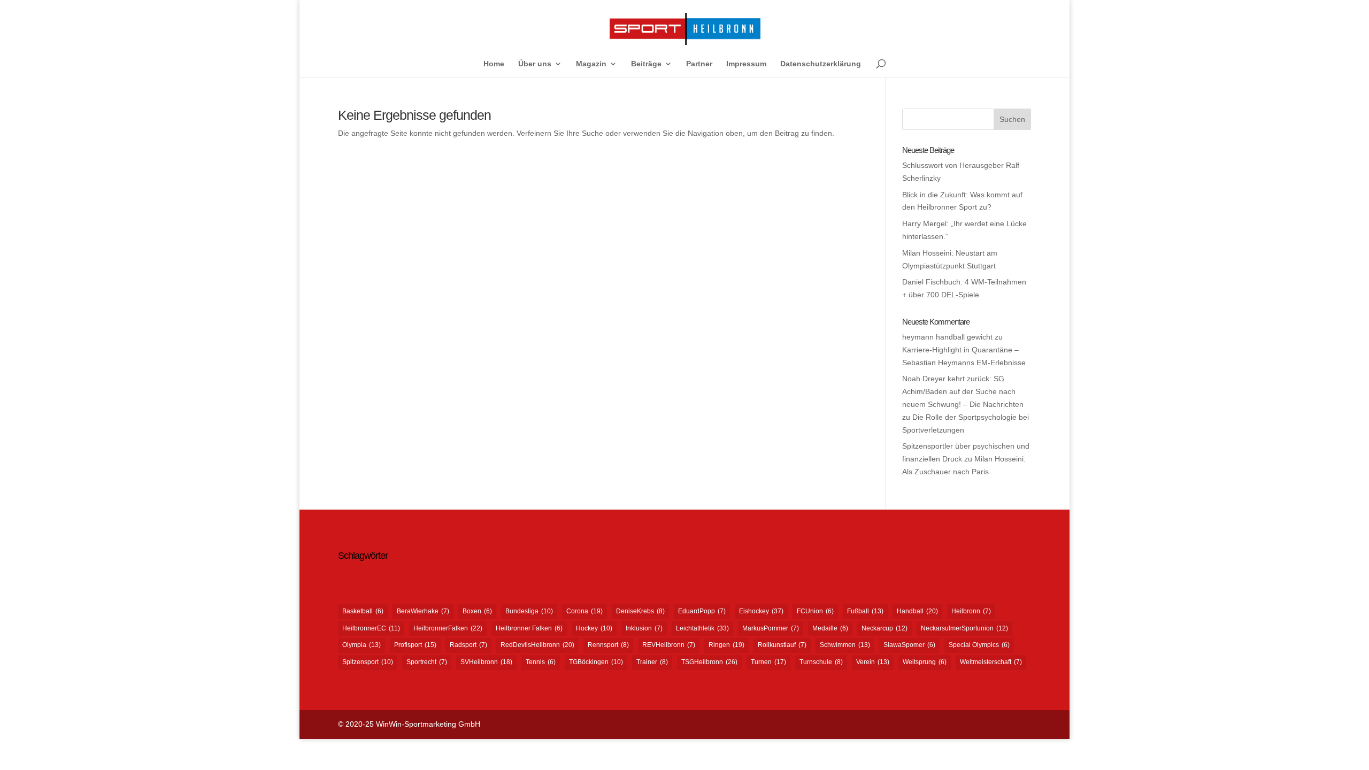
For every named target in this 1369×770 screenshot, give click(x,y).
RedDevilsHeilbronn (537, 645)
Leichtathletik (702, 628)
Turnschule (821, 662)
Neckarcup (884, 628)
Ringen (726, 645)
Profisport (415, 645)
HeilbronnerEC (371, 628)
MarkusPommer (770, 628)
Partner (699, 64)
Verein (872, 662)
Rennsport (608, 645)
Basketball (362, 611)
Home (493, 64)
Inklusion (644, 628)
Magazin (591, 64)
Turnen (768, 662)
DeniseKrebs (640, 611)
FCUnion (815, 611)
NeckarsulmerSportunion (964, 628)
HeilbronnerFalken (447, 628)
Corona (584, 611)
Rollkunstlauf (782, 645)
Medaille (830, 628)
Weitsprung (925, 662)
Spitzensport (367, 662)
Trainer (652, 662)
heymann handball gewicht (947, 337)
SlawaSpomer (909, 645)
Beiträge (646, 64)
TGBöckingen (596, 662)
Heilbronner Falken (529, 628)
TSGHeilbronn (709, 662)
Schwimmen (845, 645)
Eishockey (761, 611)
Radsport (468, 645)
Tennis (541, 662)
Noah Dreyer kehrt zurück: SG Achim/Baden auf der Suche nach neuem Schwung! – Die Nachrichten (963, 391)
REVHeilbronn (668, 645)
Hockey (594, 628)
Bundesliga (529, 611)
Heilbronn (971, 611)
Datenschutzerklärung (820, 64)
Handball (917, 611)
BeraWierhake (423, 611)
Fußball (865, 611)
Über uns (534, 64)
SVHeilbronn (486, 662)
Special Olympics (979, 645)
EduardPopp (702, 611)
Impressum (746, 64)
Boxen (477, 611)
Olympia (361, 645)
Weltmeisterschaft (991, 662)
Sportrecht (426, 662)
